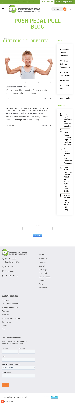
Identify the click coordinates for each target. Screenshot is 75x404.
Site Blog (26, 110)
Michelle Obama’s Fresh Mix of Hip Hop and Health (25, 113)
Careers (5, 325)
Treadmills (43, 259)
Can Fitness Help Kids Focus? (17, 87)
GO (65, 9)
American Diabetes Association (65, 64)
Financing (5, 311)
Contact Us (6, 300)
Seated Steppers (45, 277)
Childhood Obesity (12, 84)
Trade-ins (5, 314)
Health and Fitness (12, 82)
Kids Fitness (21, 82)
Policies (46, 397)
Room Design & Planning (11, 318)
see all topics (64, 98)
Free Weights (43, 269)
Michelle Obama (42, 110)
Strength (42, 266)
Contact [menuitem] (16, 2)
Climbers (42, 280)
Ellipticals (42, 262)
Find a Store (9, 271)
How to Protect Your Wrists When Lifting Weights (67, 202)
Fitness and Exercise (32, 82)
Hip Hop (31, 108)
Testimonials (6, 322)
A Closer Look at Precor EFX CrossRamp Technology (69, 156)
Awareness (64, 80)
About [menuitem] (24, 2)
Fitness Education (44, 82)
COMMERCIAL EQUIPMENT (64, 2)
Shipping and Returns (10, 307)
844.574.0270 (9, 266)
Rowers (41, 284)
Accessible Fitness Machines (64, 53)
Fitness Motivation (24, 84)
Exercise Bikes (44, 273)
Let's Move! (33, 110)
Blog (3, 329)
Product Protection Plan (11, 304)
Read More (45, 99)
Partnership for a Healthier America (17, 108)
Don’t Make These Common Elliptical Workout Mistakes (67, 137)
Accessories (43, 288)
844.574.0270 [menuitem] (7, 2)
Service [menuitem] (31, 2)
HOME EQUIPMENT (47, 2)
